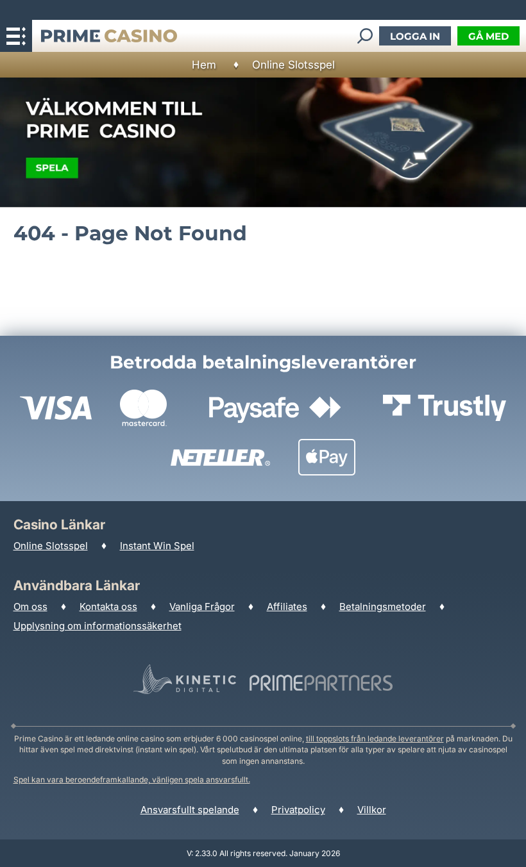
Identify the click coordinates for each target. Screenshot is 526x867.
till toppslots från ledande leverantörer (375, 738)
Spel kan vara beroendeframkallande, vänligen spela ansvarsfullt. (131, 779)
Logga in (415, 36)
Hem (204, 64)
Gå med (488, 36)
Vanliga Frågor (202, 606)
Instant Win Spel (157, 546)
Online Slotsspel (293, 64)
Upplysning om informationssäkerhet (97, 626)
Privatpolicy (298, 810)
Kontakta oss (108, 606)
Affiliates (287, 606)
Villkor (371, 810)
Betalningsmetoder (382, 606)
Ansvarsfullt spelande (189, 810)
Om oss (30, 606)
